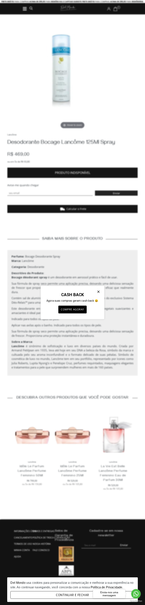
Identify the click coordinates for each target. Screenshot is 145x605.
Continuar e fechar (72, 595)
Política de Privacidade (106, 587)
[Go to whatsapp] (136, 594)
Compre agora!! (72, 309)
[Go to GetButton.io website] (136, 601)
